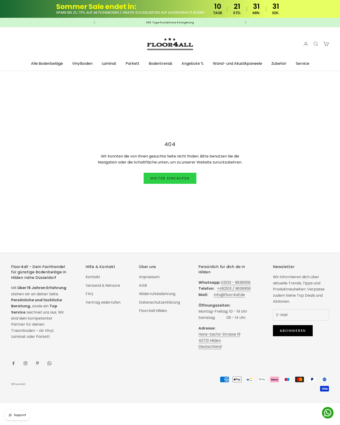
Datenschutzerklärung (159, 302)
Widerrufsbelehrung (157, 293)
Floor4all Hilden (153, 310)
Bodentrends (160, 63)
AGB (143, 285)
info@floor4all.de (229, 294)
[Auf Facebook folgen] (13, 363)
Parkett (132, 63)
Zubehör (279, 63)
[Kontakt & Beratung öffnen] (328, 413)
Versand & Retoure (103, 285)
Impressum (149, 277)
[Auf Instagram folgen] (25, 363)
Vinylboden (82, 63)
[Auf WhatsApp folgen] (49, 363)
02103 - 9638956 (235, 282)
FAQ (89, 293)
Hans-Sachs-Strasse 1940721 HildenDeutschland (219, 340)
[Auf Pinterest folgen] (37, 363)
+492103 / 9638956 (234, 288)
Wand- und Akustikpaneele (237, 63)
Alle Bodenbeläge (47, 63)
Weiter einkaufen (170, 178)
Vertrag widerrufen (103, 302)
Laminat (109, 63)
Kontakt (93, 277)
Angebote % (193, 63)
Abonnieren (293, 330)
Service (302, 63)
